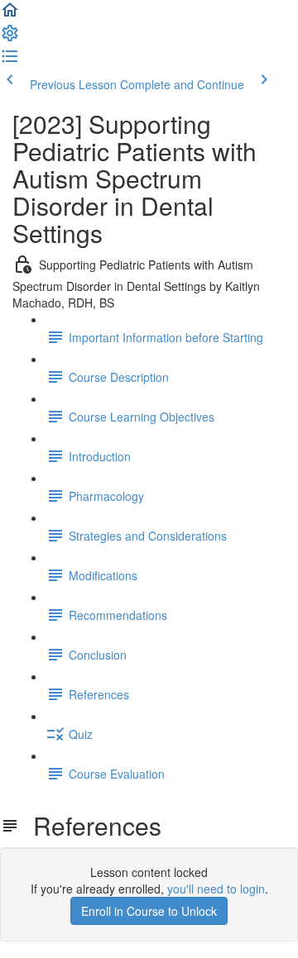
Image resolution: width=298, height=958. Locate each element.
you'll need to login (216, 888)
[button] (10, 15)
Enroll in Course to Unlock (149, 911)
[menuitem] (10, 38)
